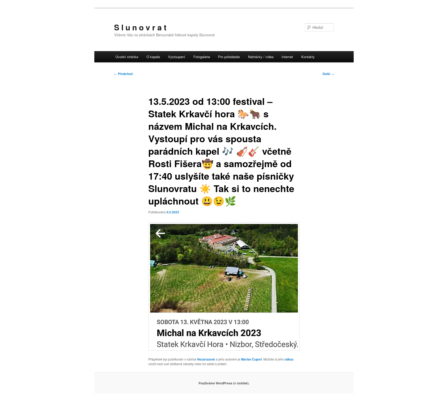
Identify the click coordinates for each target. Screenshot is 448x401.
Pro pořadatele (229, 56)
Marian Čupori (251, 359)
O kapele (153, 56)
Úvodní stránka (126, 56)
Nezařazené (206, 359)
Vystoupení (176, 56)
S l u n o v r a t (140, 27)
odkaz (289, 359)
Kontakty (308, 56)
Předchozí (123, 73)
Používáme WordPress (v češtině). (224, 383)
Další (328, 73)
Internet (287, 56)
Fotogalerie (201, 56)
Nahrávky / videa (261, 56)
